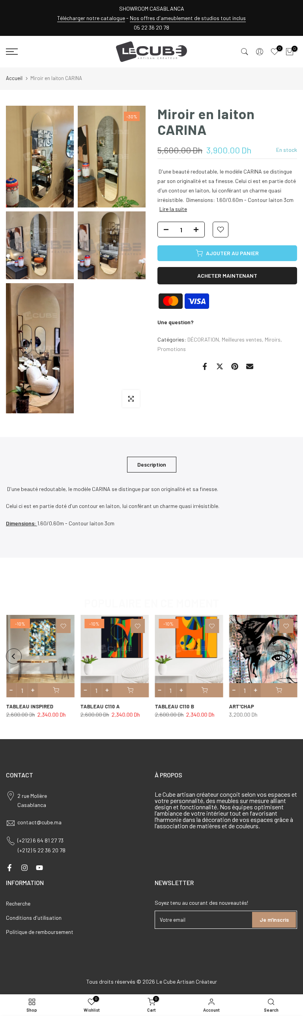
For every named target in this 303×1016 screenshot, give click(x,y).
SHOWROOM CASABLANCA (151, 8)
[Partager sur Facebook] (204, 366)
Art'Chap (241, 706)
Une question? (175, 322)
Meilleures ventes (242, 339)
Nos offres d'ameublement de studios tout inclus (188, 18)
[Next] (289, 656)
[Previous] (14, 656)
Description (151, 464)
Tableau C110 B (174, 706)
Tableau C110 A (100, 706)
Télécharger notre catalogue (91, 18)
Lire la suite (173, 208)
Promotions (171, 349)
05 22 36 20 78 (151, 27)
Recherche (18, 903)
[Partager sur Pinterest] (234, 366)
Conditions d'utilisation (34, 917)
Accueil (14, 78)
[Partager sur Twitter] (219, 366)
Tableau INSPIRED (29, 706)
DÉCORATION (203, 339)
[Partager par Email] (249, 366)
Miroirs (273, 339)
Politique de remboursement (39, 931)
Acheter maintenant (227, 275)
